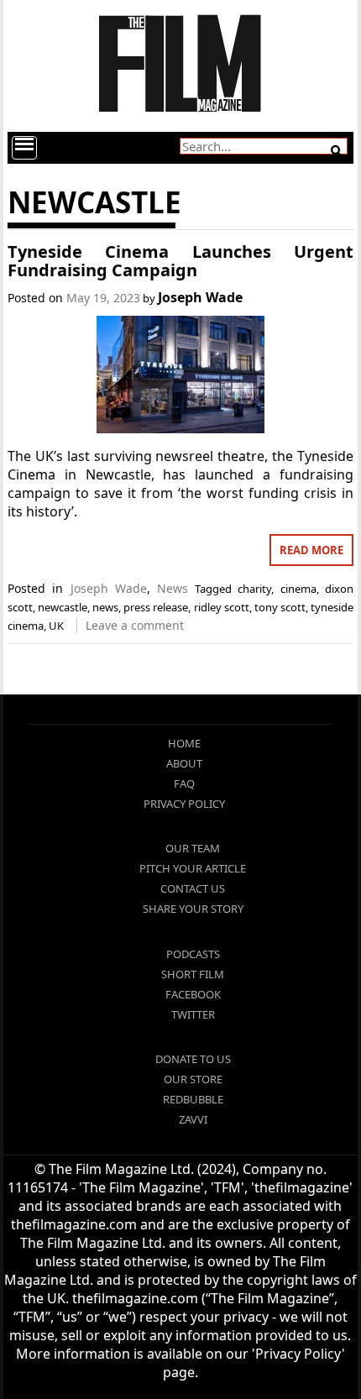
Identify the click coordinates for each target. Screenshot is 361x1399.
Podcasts (193, 953)
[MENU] (24, 148)
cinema (298, 588)
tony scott (280, 607)
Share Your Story (193, 908)
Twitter (193, 1014)
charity (254, 588)
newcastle (62, 607)
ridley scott (221, 607)
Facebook (193, 994)
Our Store (193, 1079)
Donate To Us (193, 1058)
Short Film (192, 974)
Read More (311, 550)
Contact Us (192, 888)
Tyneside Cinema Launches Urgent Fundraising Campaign (180, 260)
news (105, 607)
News (172, 588)
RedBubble (193, 1099)
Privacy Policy (184, 803)
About (184, 763)
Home (184, 743)
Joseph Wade (200, 297)
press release (155, 607)
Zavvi (193, 1119)
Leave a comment (135, 625)
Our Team (192, 848)
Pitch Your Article (192, 868)
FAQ (184, 783)
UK (56, 625)
